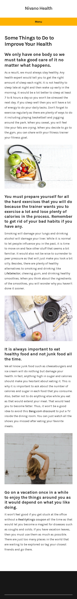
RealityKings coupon (32, 519)
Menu (38, 21)
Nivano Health (38, 8)
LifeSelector (12, 273)
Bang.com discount (42, 411)
